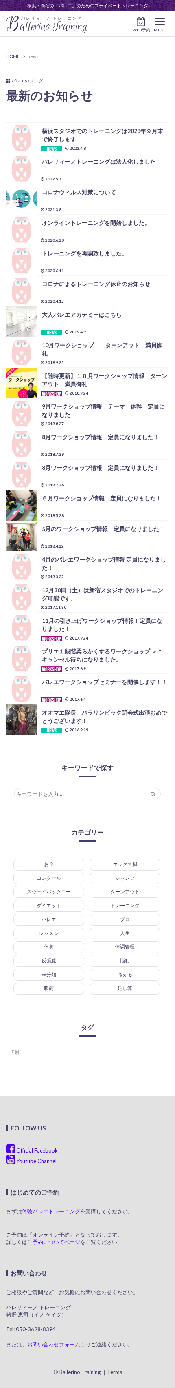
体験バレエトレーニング (51, 1211)
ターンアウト (125, 891)
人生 (125, 933)
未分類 (49, 974)
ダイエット (49, 905)
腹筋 (49, 988)
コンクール (49, 878)
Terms (114, 1372)
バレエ (49, 919)
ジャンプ (125, 878)
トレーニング (125, 905)
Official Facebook (36, 1150)
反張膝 (49, 960)
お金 (49, 864)
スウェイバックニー (49, 891)
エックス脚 (125, 864)
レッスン (49, 933)
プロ (125, 919)
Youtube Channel (36, 1161)
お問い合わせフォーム (53, 1344)
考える (125, 974)
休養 (49, 947)
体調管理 (125, 947)
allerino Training (47, 25)
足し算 (125, 988)
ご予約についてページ (53, 1242)
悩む (125, 960)
